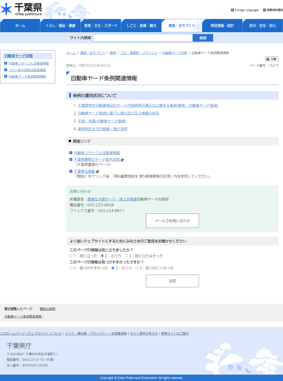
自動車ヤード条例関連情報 (27, 76)
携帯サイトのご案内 (175, 333)
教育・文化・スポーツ (100, 25)
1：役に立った (85, 256)
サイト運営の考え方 (144, 333)
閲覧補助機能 (275, 10)
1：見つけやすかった (91, 268)
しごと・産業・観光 (141, 25)
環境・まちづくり (181, 25)
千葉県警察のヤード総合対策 (97, 159)
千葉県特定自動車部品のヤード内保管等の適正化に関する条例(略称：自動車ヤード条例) (148, 105)
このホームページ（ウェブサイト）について (31, 333)
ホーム (20, 25)
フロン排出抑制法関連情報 (27, 70)
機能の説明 (47, 308)
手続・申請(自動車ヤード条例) (102, 121)
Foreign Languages (247, 10)
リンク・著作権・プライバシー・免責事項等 (96, 333)
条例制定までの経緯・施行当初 (102, 128)
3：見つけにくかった (157, 268)
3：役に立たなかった (146, 256)
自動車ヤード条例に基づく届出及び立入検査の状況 (118, 113)
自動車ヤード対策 (18, 55)
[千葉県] (21, 9)
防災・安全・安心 (262, 25)
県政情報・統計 (222, 25)
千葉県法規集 (84, 171)
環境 (113, 52)
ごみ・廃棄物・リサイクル (139, 52)
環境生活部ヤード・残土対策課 (112, 199)
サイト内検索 (80, 37)
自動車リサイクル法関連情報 (29, 63)
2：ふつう (113, 256)
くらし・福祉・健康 (60, 25)
